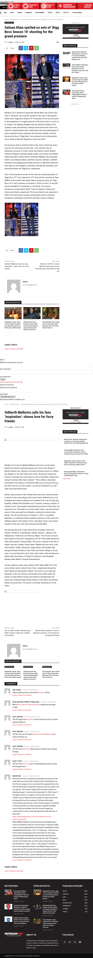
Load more (74, 104)
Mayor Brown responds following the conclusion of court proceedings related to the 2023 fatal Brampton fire (79, 55)
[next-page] (9, 335)
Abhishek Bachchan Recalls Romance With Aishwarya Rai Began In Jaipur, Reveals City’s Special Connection (30, 325)
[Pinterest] (31, 48)
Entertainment (14, 19)
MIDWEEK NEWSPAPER (69, 6)
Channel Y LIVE (33, 6)
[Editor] (6, 42)
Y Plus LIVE (17, 6)
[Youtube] (80, 942)
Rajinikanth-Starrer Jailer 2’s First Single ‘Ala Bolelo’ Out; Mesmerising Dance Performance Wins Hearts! (80, 81)
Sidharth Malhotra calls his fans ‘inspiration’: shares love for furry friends (17, 266)
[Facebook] (21, 48)
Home (7, 19)
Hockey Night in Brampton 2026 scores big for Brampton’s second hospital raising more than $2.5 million (80, 68)
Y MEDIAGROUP (88, 6)
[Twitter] (26, 48)
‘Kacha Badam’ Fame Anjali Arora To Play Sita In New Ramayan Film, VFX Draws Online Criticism (50, 923)
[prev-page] (6, 335)
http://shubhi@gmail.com (30, 285)
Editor (11, 42)
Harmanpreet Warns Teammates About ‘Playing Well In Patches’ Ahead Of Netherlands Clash (79, 94)
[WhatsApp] (36, 48)
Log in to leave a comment (14, 349)
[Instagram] (70, 942)
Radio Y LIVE (50, 6)
